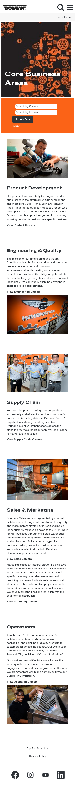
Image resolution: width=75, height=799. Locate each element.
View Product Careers (21, 225)
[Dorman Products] (13, 7)
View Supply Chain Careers (24, 439)
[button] (70, 7)
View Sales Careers (19, 558)
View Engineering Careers (24, 291)
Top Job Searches (37, 748)
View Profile (65, 17)
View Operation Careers (22, 681)
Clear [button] (16, 125)
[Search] (60, 7)
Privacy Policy (37, 756)
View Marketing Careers (22, 601)
